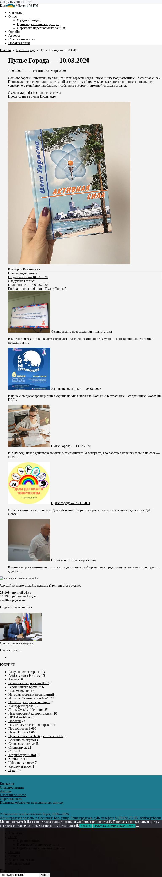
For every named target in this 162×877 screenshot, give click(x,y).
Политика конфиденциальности (114, 825)
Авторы (14, 856)
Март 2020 (58, 71)
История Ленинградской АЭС (30, 698)
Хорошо (85, 825)
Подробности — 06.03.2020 (28, 284)
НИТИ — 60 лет (20, 717)
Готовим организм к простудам (73, 560)
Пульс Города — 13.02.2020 (71, 446)
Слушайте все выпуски (17, 643)
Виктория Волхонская (24, 269)
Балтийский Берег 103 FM (19, 5)
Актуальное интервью (24, 672)
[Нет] (137, 826)
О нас (12, 837)
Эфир (12, 770)
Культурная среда (20, 706)
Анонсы (14, 679)
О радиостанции (29, 841)
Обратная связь (19, 863)
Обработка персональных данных (41, 848)
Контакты (15, 833)
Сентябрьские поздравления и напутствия (81, 331)
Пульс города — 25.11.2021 (70, 503)
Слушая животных (21, 743)
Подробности (18, 728)
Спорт (13, 751)
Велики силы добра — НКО (28, 683)
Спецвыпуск (17, 747)
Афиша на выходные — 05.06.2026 (76, 388)
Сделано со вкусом (22, 740)
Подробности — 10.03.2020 (28, 277)
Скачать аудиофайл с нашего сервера (34, 92)
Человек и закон (20, 766)
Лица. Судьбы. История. (25, 709)
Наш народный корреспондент (30, 713)
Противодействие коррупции (38, 844)
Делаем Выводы (20, 690)
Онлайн (14, 852)
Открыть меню (11, 2)
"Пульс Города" (55, 288)
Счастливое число (21, 859)
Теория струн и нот (22, 755)
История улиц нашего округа (29, 702)
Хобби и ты (16, 759)
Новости (14, 721)
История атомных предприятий (31, 694)
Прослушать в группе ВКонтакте (32, 96)
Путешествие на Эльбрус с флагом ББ (35, 736)
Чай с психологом (21, 762)
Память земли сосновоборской (30, 725)
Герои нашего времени (24, 687)
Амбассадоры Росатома (25, 675)
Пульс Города (18, 732)
